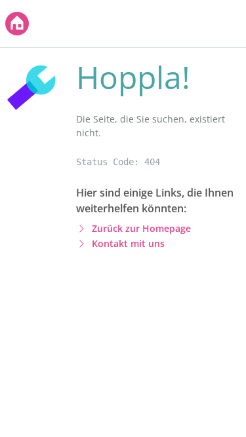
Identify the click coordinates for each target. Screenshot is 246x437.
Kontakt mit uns (128, 243)
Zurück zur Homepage (141, 228)
